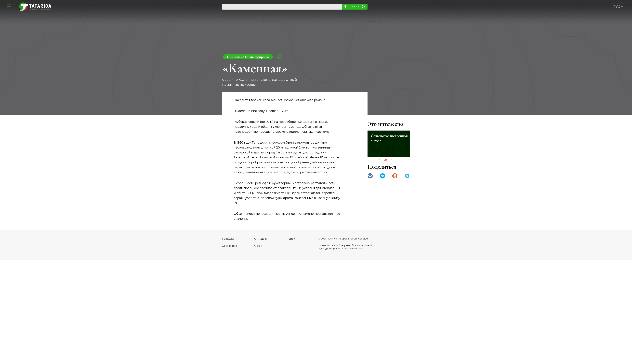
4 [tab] (398, 160)
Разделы (228, 238)
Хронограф (229, 245)
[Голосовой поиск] (345, 7)
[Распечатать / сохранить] (279, 56)
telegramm (407, 175)
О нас (258, 245)
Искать (355, 6)
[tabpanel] (389, 144)
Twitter (382, 175)
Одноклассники (394, 175)
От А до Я (260, 238)
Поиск (290, 238)
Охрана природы (256, 57)
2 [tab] (385, 160)
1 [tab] (379, 160)
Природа (234, 57)
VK (370, 175)
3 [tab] (392, 160)
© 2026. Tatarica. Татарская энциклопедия (343, 238)
